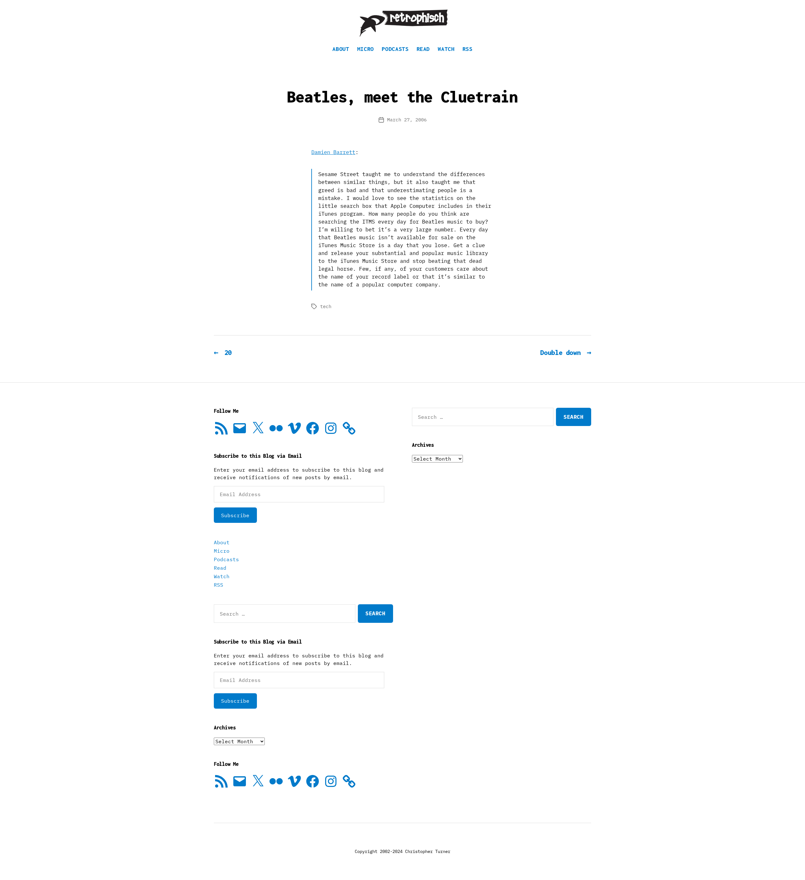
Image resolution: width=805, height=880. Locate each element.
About (340, 49)
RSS (468, 49)
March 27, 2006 (407, 120)
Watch (446, 49)
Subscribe (235, 515)
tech (325, 306)
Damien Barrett (333, 152)
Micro (365, 49)
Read (423, 49)
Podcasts (395, 49)
